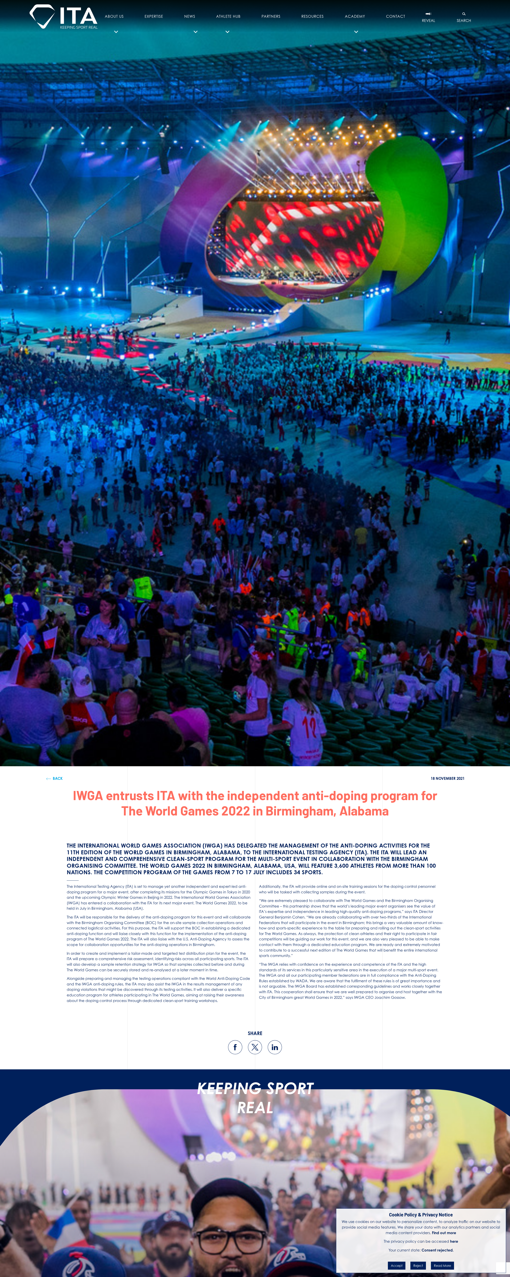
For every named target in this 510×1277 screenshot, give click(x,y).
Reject (418, 1266)
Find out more (444, 1233)
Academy (355, 16)
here (454, 1241)
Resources (312, 16)
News (189, 16)
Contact (395, 16)
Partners (271, 16)
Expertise (154, 16)
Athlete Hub (228, 16)
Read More (442, 1266)
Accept (396, 1266)
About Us (114, 16)
